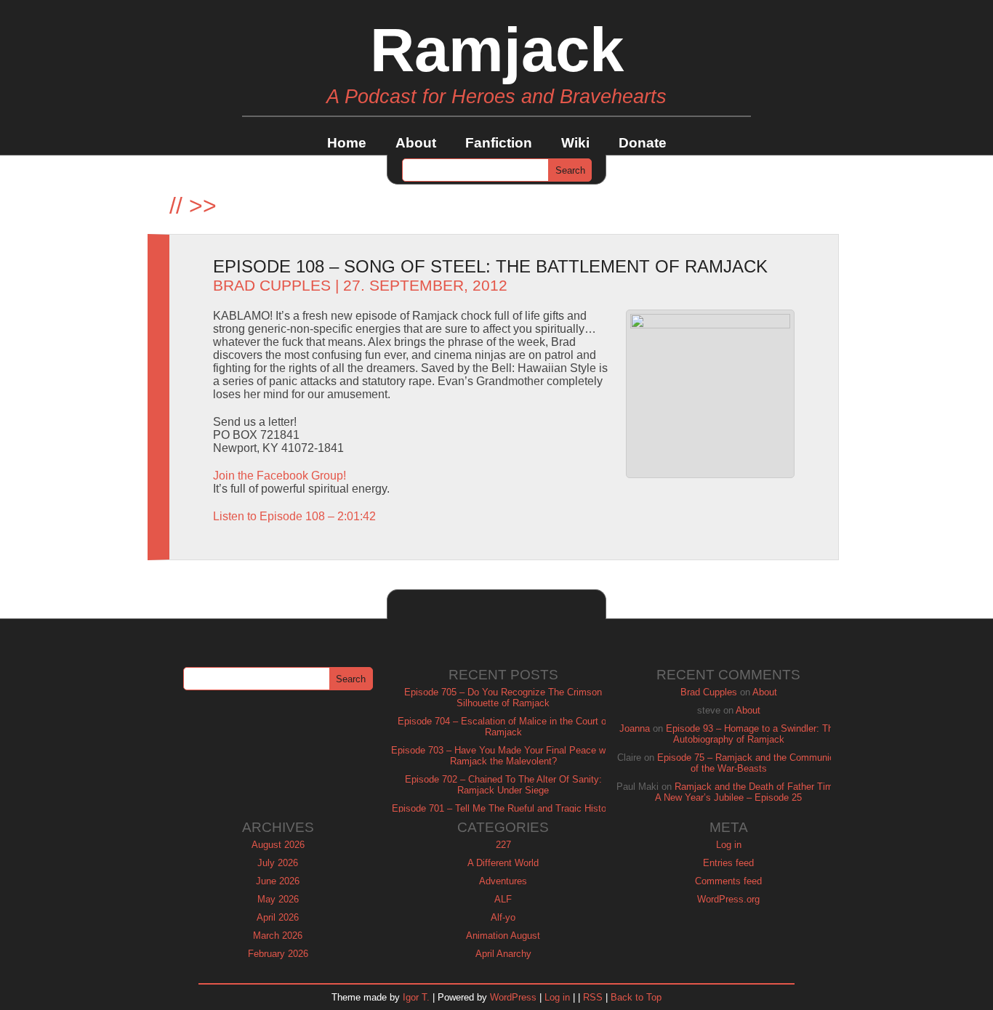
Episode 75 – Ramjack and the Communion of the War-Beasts (748, 763)
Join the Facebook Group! (279, 475)
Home (346, 142)
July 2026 (277, 862)
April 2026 (278, 917)
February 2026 (278, 953)
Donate (643, 142)
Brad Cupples (272, 285)
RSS (593, 997)
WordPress (513, 997)
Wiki (575, 142)
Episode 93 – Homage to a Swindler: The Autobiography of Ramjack (752, 734)
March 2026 (277, 935)
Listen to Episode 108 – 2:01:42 (294, 516)
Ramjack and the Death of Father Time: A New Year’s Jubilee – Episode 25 (748, 792)
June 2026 (277, 881)
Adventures (503, 881)
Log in (728, 844)
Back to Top (636, 997)
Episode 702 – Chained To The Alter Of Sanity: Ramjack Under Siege (503, 785)
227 (503, 844)
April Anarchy (503, 953)
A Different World (503, 862)
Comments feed (728, 881)
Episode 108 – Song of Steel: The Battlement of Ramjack (490, 266)
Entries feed (728, 862)
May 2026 (278, 899)
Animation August (503, 935)
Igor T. (416, 997)
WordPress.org (728, 899)
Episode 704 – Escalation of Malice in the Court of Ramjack (503, 727)
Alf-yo (503, 917)
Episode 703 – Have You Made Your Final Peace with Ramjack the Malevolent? (503, 756)
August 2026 (278, 844)
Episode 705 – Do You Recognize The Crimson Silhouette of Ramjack (503, 697)
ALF (503, 899)
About (415, 142)
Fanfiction (498, 142)
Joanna (634, 728)
